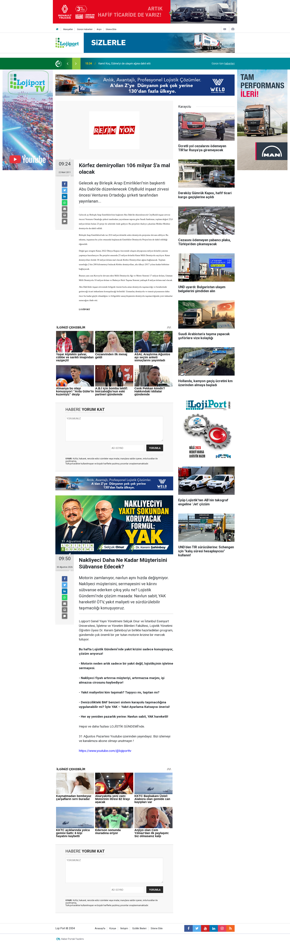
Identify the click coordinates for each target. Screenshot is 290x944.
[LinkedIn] (64, 196)
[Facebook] (64, 184)
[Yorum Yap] (64, 221)
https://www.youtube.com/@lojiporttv (105, 751)
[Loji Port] (67, 42)
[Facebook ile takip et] (188, 928)
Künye (112, 928)
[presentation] (67, 64)
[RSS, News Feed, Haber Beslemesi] (230, 928)
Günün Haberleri (84, 29)
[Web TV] (225, 29)
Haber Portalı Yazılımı (72, 939)
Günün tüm (223, 63)
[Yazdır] (64, 215)
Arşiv (99, 29)
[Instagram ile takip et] (222, 928)
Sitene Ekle (111, 29)
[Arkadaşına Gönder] (64, 209)
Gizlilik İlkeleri (139, 928)
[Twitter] (64, 190)
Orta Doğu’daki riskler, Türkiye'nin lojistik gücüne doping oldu (133, 63)
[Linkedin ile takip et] (213, 928)
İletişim (124, 928)
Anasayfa (100, 928)
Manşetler (68, 29)
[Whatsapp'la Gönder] (64, 202)
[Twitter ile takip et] (197, 928)
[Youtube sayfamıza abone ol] (205, 928)
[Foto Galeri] (233, 29)
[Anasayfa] (57, 29)
